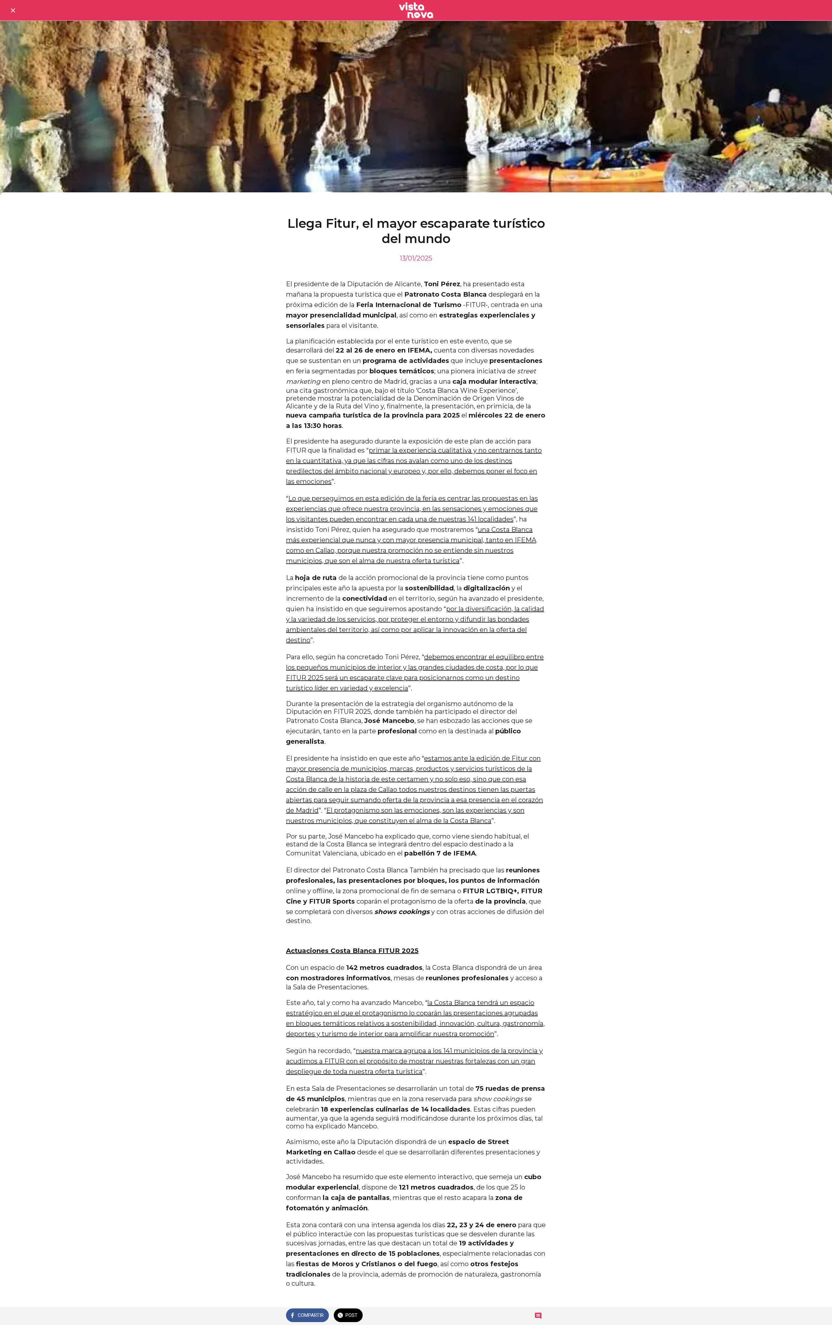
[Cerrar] (13, 10)
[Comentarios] (538, 1316)
